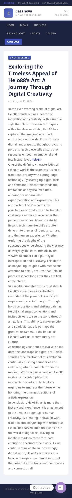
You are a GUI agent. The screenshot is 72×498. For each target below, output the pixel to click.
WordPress (36, 493)
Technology (16, 33)
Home (11, 25)
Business (39, 25)
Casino (51, 33)
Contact (13, 41)
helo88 (36, 159)
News (24, 25)
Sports (35, 33)
